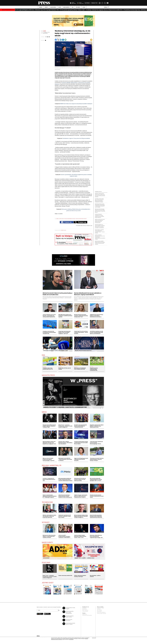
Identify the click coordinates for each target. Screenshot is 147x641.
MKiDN (57, 218)
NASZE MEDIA (53, 7)
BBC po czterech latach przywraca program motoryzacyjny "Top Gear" (49, 459)
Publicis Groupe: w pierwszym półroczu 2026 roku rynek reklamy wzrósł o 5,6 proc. (80, 496)
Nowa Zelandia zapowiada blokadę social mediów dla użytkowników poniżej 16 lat (96, 516)
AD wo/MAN (99, 610)
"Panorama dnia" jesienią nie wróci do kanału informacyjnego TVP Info (96, 442)
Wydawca (84, 609)
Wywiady (46, 522)
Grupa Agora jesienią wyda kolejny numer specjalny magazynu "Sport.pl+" (64, 332)
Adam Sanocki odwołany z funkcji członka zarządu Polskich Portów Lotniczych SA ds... (65, 496)
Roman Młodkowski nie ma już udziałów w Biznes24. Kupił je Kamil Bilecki (87, 294)
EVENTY (46, 7)
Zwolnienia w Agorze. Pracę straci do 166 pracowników (76, 138)
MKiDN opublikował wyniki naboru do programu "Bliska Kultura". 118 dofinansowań (100, 221)
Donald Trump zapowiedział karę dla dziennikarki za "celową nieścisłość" (80, 426)
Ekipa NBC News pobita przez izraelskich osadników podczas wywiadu (65, 315)
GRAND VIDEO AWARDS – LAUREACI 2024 (84, 558)
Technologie (47, 502)
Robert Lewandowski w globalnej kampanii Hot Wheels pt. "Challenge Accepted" (50, 496)
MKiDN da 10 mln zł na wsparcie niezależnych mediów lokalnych (76, 103)
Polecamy (46, 562)
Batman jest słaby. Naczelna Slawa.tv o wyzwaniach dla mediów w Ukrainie (49, 536)
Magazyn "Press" (100, 608)
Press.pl (98, 609)
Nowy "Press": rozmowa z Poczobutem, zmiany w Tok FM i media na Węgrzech (65, 426)
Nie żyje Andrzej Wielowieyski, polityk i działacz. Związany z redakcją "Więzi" (49, 426)
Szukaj (105, 7)
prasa (65, 230)
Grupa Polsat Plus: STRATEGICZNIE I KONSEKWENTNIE (94, 369)
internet (62, 230)
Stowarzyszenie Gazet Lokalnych (81, 218)
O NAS (83, 7)
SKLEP (59, 7)
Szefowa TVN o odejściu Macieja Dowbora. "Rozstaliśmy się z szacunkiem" (65, 442)
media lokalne (61, 218)
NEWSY (40, 7)
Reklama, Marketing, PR (51, 465)
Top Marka (99, 611)
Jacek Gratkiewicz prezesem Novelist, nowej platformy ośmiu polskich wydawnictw (49, 315)
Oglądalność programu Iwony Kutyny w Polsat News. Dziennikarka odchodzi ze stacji (96, 316)
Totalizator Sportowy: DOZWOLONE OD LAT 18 (48, 369)
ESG (73, 7)
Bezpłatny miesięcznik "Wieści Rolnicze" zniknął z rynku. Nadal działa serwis (96, 426)
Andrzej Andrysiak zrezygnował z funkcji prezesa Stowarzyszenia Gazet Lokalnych (99, 216)
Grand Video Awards (101, 613)
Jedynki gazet (48, 582)
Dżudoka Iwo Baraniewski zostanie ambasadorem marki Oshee (97, 496)
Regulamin (84, 614)
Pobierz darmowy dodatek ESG (65, 575)
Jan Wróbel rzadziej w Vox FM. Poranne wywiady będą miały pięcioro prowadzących (96, 332)
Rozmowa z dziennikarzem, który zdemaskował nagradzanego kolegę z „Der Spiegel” (96, 537)
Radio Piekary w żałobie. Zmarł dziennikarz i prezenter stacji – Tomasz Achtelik (100, 231)
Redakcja (84, 608)
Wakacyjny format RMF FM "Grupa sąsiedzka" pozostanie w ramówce (65, 459)
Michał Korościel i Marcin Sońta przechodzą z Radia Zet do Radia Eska (57, 294)
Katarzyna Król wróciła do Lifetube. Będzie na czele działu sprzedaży (80, 479)
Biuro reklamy (85, 610)
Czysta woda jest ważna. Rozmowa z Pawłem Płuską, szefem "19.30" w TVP (80, 536)
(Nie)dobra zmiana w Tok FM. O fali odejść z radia (55, 350)
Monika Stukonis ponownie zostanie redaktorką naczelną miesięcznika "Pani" (81, 315)
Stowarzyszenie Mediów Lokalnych (69, 218)
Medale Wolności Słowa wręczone (83, 350)
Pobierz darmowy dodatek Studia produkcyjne (80, 576)
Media (44, 412)
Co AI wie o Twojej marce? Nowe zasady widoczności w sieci (49, 479)
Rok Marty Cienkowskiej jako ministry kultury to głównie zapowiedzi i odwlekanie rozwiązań (99, 200)
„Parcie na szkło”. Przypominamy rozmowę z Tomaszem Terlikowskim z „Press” (64, 537)
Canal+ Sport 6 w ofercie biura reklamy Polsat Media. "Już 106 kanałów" (81, 332)
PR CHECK (78, 7)
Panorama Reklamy (101, 612)
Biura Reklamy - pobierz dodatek (95, 576)
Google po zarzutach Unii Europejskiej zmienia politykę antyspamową (49, 332)
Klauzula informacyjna (87, 615)
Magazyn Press (48, 375)
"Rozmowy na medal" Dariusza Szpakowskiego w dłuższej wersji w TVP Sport (97, 459)
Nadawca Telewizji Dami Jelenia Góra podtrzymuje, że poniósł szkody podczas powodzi (100, 195)
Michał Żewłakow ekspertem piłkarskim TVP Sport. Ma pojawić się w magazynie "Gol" (49, 442)
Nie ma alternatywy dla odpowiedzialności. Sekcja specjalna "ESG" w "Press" (96, 479)
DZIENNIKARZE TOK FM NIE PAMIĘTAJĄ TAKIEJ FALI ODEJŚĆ (62, 407)
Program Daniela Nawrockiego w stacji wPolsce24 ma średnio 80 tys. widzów (81, 442)
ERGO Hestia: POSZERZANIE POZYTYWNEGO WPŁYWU (80, 369)
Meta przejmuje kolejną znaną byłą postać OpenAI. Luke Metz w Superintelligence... (81, 516)
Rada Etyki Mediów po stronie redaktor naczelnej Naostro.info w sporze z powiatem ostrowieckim (100, 226)
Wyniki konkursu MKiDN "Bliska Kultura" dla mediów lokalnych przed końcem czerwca (100, 243)
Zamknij (94, 637)
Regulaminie (71, 639)
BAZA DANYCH (66, 7)
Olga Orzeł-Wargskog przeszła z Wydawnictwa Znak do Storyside (81, 459)
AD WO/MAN (46, 558)
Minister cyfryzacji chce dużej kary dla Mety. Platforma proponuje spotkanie (49, 516)
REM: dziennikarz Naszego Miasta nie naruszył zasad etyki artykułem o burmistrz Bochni (100, 211)
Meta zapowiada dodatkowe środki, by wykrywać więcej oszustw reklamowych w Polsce (65, 479)
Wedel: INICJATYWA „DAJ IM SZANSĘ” (64, 369)
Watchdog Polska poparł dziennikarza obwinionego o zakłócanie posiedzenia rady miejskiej (100, 205)
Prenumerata (85, 611)
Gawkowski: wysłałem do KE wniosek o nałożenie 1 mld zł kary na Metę (64, 516)
